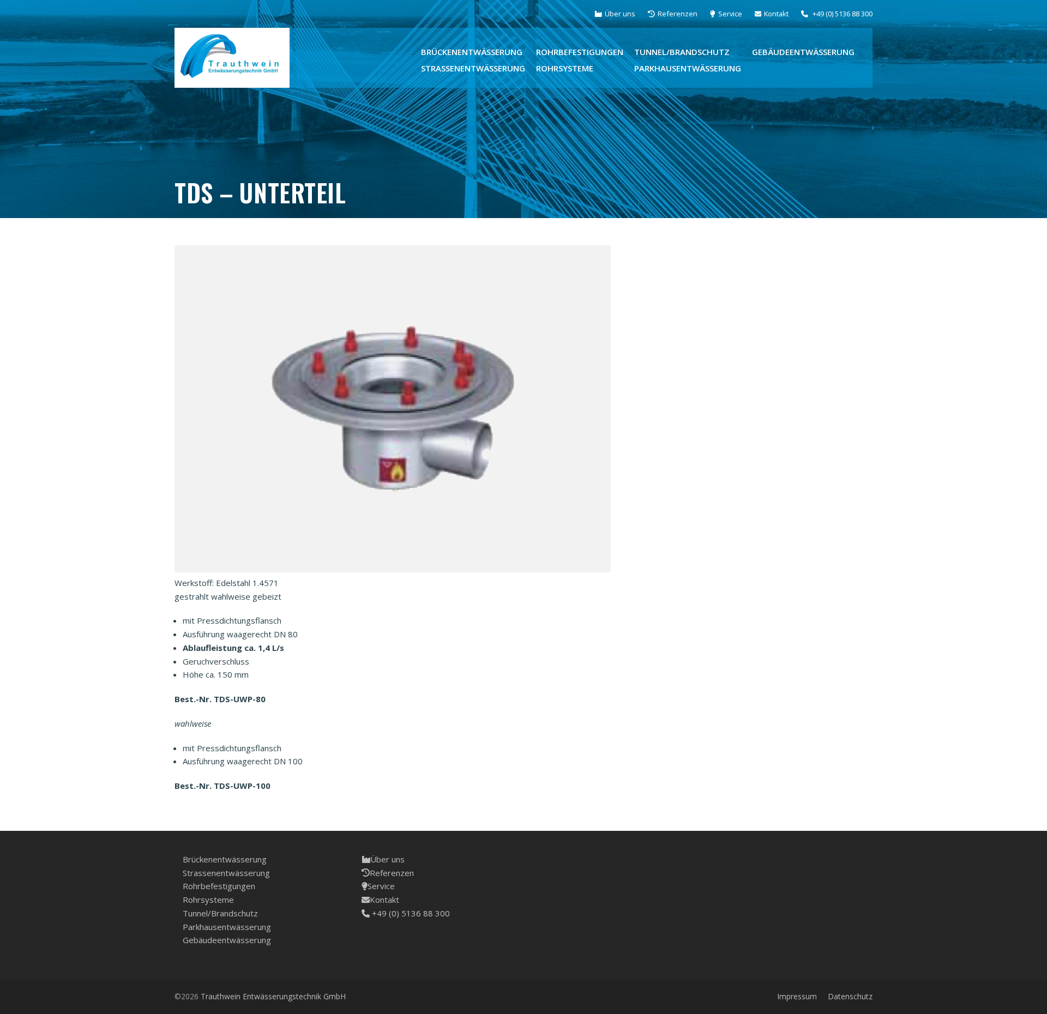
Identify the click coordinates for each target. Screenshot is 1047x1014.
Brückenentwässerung (225, 859)
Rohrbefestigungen (219, 885)
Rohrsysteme (208, 899)
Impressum (797, 996)
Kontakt (384, 899)
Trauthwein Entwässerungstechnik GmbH (273, 996)
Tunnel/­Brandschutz (220, 913)
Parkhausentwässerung (227, 926)
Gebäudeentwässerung (227, 939)
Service (381, 885)
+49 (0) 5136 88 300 (410, 913)
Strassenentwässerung (226, 872)
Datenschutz (850, 996)
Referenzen (392, 872)
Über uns (387, 859)
